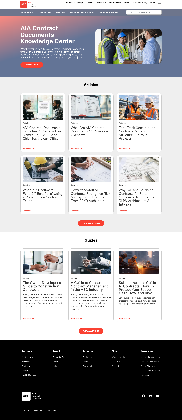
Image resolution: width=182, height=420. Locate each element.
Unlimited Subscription (76, 3)
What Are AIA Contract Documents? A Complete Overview (89, 131)
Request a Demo (60, 357)
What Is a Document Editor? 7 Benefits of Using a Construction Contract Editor (43, 195)
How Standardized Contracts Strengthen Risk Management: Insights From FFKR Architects (90, 195)
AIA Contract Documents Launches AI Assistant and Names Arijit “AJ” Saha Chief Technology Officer (43, 133)
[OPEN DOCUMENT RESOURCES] (93, 12)
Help (55, 366)
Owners (25, 370)
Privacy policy (38, 410)
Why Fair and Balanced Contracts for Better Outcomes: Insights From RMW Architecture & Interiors (138, 197)
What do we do (118, 357)
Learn (55, 361)
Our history (117, 366)
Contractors (27, 366)
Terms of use (52, 410)
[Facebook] (144, 396)
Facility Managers (29, 375)
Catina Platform (115, 3)
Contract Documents (96, 3)
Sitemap (26, 410)
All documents (89, 357)
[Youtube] (157, 396)
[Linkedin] (150, 396)
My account (149, 3)
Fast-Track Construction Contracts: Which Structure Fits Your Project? (137, 133)
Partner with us (89, 366)
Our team (116, 361)
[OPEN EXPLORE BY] (32, 12)
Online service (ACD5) (133, 3)
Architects (26, 361)
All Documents (28, 357)
